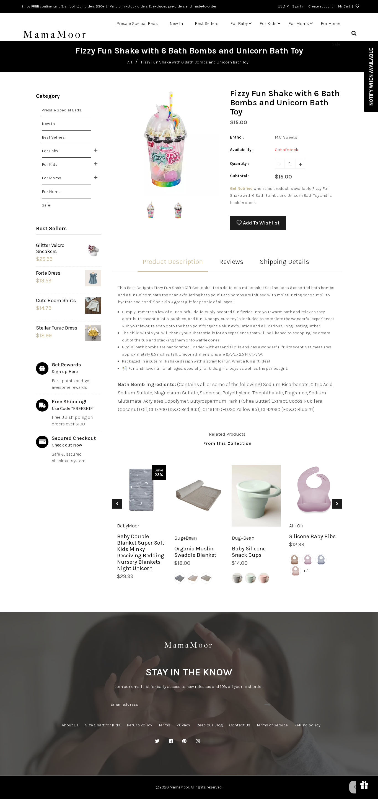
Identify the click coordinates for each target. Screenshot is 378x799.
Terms (164, 725)
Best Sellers (53, 137)
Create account (320, 6)
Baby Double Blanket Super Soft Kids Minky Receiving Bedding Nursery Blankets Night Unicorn (140, 552)
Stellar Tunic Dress (56, 328)
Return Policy (139, 725)
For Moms (51, 177)
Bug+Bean (185, 538)
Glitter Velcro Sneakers (50, 248)
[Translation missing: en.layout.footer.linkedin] (211, 741)
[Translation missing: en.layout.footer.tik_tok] (225, 741)
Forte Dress (48, 273)
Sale (46, 205)
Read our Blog (209, 725)
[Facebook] (171, 741)
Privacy (183, 725)
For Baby (50, 150)
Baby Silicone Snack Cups (249, 551)
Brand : (237, 137)
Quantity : (239, 163)
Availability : (241, 149)
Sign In (297, 6)
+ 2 (306, 570)
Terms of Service (272, 725)
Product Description (173, 262)
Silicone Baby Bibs (312, 536)
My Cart (344, 6)
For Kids (50, 164)
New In (48, 123)
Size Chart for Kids (102, 725)
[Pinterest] (184, 741)
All (129, 62)
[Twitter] (157, 741)
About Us (70, 725)
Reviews (231, 262)
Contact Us (239, 725)
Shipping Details (284, 262)
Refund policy (307, 725)
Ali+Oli (296, 526)
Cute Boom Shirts (56, 300)
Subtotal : (239, 175)
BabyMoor (128, 526)
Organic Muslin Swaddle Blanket (195, 551)
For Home (51, 191)
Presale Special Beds (61, 110)
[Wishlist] (356, 6)
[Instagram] (198, 741)
